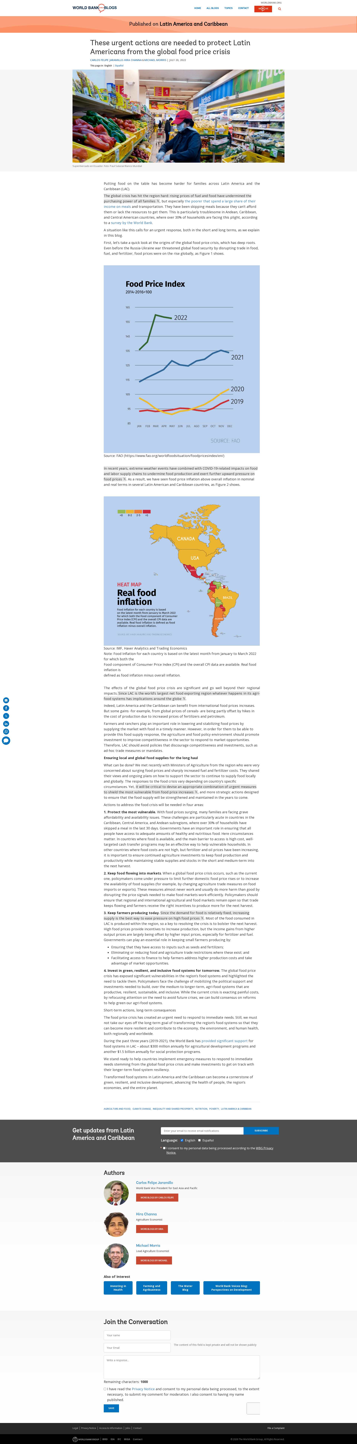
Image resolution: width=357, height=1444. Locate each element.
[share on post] (6, 716)
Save (111, 1408)
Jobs (128, 1428)
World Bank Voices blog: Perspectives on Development (231, 1287)
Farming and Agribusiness (151, 1287)
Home (197, 8)
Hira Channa (133, 60)
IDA (113, 1439)
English (108, 65)
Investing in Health (118, 1287)
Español (119, 65)
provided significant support (225, 1041)
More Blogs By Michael (154, 1260)
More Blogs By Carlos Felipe (157, 1197)
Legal (75, 1428)
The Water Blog (185, 1287)
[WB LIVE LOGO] (263, 9)
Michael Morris (155, 60)
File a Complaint (276, 1428)
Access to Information (110, 1428)
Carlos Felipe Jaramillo (106, 60)
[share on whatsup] (6, 732)
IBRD (105, 1439)
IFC (119, 1439)
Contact (243, 8)
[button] (279, 8)
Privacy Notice (143, 1389)
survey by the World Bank (131, 222)
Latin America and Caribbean (194, 24)
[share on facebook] (6, 708)
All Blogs (213, 8)
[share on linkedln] (6, 724)
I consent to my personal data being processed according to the (219, 1150)
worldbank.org (271, 2)
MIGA (127, 1439)
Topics (228, 8)
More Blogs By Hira (152, 1229)
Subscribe (261, 1130)
